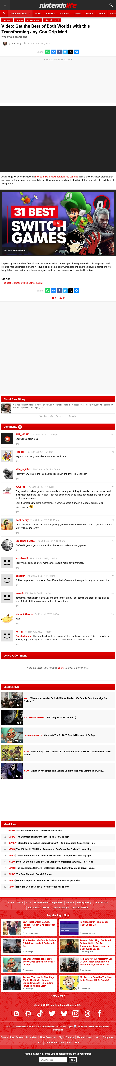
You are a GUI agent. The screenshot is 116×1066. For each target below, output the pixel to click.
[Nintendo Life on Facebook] (99, 1014)
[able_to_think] (7, 477)
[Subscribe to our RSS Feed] (16, 1014)
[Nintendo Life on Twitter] (52, 1014)
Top (11, 902)
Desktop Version (80, 907)
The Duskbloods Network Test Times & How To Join (38, 836)
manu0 (19, 593)
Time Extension (48, 1037)
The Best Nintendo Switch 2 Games (30, 874)
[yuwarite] (7, 495)
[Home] (4, 13)
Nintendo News (85, 1037)
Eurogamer (108, 1037)
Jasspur (20, 575)
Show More (57, 995)
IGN (97, 1037)
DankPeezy (22, 520)
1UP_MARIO (22, 434)
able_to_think (23, 469)
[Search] (111, 5)
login (61, 667)
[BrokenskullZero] (7, 549)
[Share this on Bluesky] (53, 52)
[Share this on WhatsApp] (47, 52)
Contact (70, 902)
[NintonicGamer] (7, 622)
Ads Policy (33, 907)
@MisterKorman (24, 636)
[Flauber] (7, 460)
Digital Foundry (66, 1037)
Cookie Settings (61, 907)
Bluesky (61, 416)
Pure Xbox (31, 1037)
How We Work (41, 902)
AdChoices (82, 1027)
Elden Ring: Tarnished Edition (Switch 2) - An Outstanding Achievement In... (51, 843)
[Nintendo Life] (58, 5)
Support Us (57, 902)
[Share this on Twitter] (65, 52)
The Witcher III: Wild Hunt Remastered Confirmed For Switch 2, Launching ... (51, 849)
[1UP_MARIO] (7, 443)
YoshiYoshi (22, 558)
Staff (28, 902)
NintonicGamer (24, 614)
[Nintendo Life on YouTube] (28, 1014)
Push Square (16, 1037)
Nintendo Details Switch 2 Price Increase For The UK (38, 886)
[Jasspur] (7, 584)
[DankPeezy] (7, 528)
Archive (46, 907)
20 (19, 758)
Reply (73, 416)
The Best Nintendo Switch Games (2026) (22, 283)
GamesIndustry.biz (54, 1042)
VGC (39, 1042)
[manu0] (7, 601)
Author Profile (47, 416)
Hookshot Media (20, 1027)
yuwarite (20, 486)
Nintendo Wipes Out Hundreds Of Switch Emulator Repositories (44, 880)
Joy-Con (19, 20)
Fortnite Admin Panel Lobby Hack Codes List (35, 830)
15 (19, 741)
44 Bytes (69, 1027)
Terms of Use (101, 902)
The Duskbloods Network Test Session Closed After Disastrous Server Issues (51, 868)
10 (113, 614)
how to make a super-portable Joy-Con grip (56, 176)
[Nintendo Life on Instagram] (76, 1014)
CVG (69, 1042)
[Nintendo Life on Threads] (87, 1014)
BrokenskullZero (25, 540)
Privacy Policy (84, 902)
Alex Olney (16, 43)
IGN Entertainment (46, 1027)
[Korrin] (7, 640)
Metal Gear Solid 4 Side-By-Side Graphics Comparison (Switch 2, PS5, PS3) (50, 861)
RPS (77, 1042)
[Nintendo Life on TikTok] (40, 1014)
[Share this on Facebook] (59, 52)
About (20, 902)
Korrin (19, 631)
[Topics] (5, 5)
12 (19, 776)
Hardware (7, 20)
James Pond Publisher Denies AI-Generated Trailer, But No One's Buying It (50, 855)
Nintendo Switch (34, 20)
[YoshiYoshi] (7, 567)
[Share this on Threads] (70, 52)
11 (64, 298)
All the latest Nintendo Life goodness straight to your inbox (58, 1053)
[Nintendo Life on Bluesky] (64, 1014)
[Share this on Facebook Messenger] (76, 52)
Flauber (20, 451)
